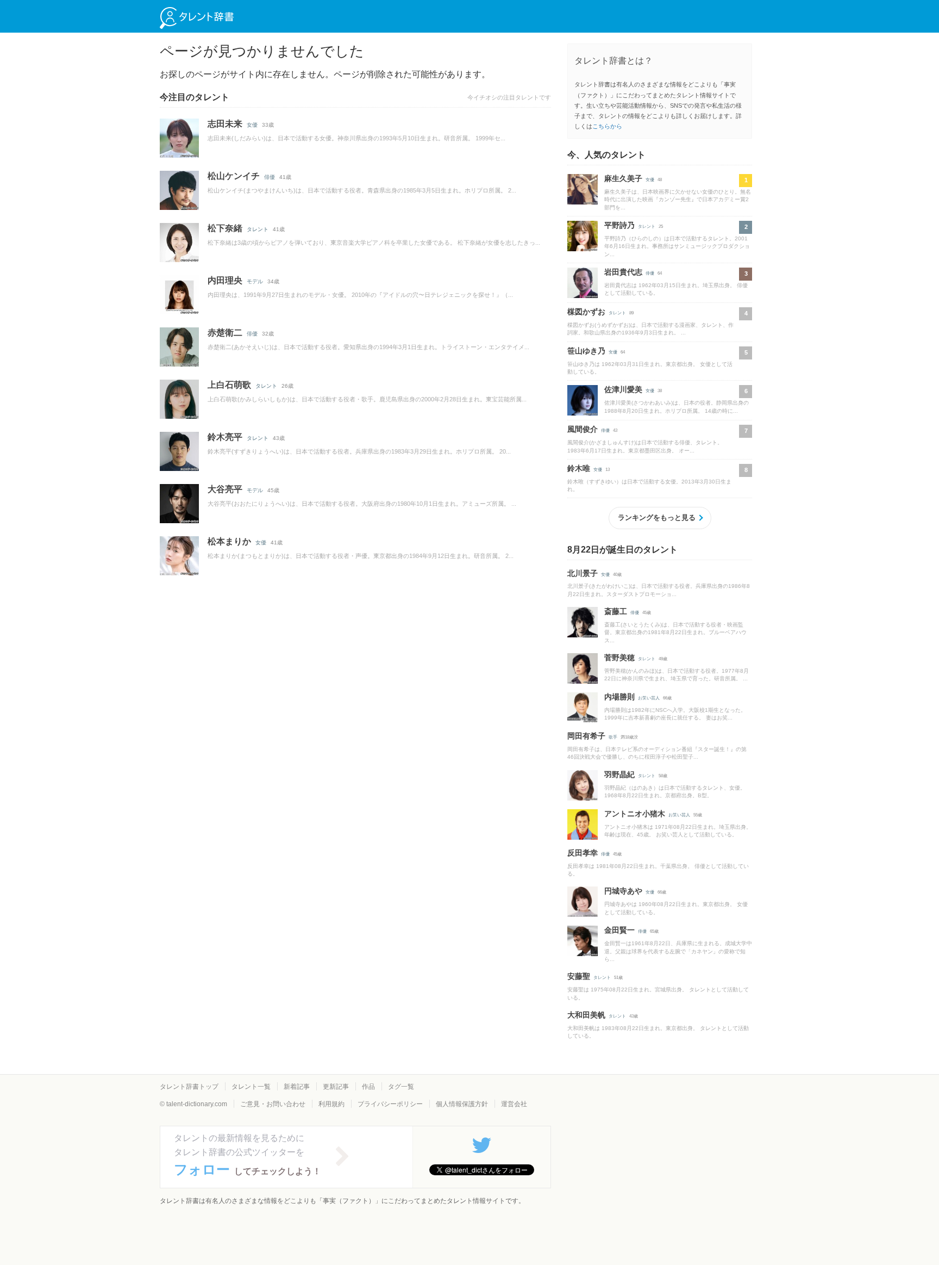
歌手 (613, 737)
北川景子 (582, 573)
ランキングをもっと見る (657, 517)
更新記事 (336, 1086)
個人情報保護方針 (462, 1104)
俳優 (269, 177)
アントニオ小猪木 (634, 813)
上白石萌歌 (229, 384)
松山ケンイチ (234, 176)
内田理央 (225, 280)
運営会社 (514, 1104)
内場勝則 (619, 696)
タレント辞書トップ (189, 1086)
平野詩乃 (619, 225)
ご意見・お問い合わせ (272, 1104)
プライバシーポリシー (390, 1104)
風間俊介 (582, 429)
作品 (368, 1086)
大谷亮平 (225, 489)
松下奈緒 (225, 228)
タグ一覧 (401, 1086)
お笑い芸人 (649, 698)
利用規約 (331, 1104)
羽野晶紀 (619, 774)
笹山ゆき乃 (586, 350)
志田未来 (225, 123)
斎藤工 (615, 611)
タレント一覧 (251, 1086)
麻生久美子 (623, 178)
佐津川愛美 (623, 389)
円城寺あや (623, 890)
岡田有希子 (586, 735)
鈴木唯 (578, 468)
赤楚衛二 (225, 332)
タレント (257, 229)
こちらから (607, 126)
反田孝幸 (582, 852)
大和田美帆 (586, 1014)
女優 (252, 125)
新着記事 (297, 1086)
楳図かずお (586, 311)
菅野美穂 (619, 657)
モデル (255, 281)
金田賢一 (619, 930)
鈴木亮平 (225, 437)
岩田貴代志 (623, 272)
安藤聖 (578, 976)
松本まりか (229, 541)
